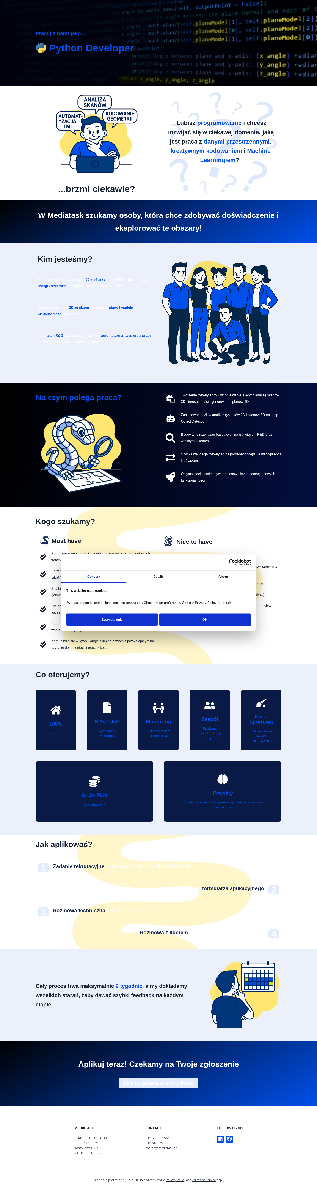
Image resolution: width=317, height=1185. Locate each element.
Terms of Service (204, 1180)
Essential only (111, 619)
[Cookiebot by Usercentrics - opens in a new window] (232, 562)
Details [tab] (158, 576)
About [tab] (223, 576)
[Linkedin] (220, 1139)
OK (204, 619)
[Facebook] (229, 1139)
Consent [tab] (93, 576)
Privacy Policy (175, 1180)
